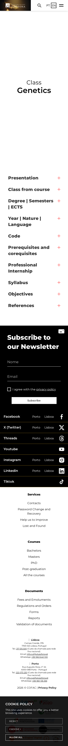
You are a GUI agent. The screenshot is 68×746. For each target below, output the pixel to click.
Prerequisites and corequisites (29, 250)
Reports (34, 618)
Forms (34, 612)
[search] (39, 5)
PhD (34, 563)
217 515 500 (21, 648)
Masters (34, 556)
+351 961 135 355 (39, 681)
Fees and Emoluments (34, 599)
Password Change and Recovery (34, 511)
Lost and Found (34, 526)
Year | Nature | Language (24, 221)
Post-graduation (34, 569)
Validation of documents (34, 624)
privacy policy (46, 389)
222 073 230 (21, 672)
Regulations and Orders (34, 606)
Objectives (20, 294)
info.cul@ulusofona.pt (37, 654)
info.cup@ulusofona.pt (37, 678)
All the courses (34, 575)
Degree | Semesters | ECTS (30, 204)
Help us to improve (34, 519)
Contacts (34, 503)
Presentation (23, 177)
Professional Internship (22, 268)
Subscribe (34, 400)
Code (14, 236)
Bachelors (34, 550)
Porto (36, 416)
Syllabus (18, 282)
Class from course (29, 189)
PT (48, 5)
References (21, 305)
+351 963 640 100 (39, 657)
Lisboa (49, 416)
